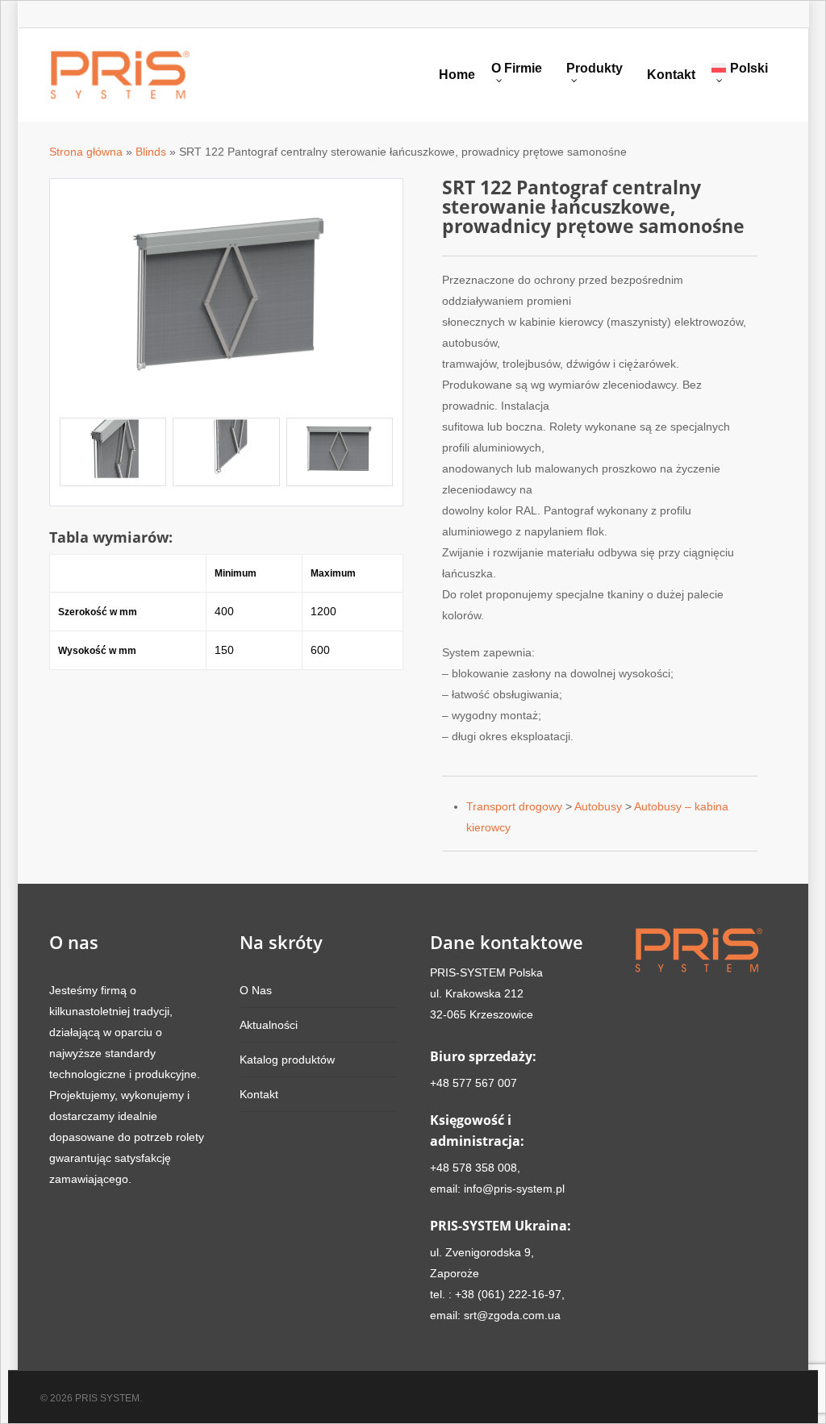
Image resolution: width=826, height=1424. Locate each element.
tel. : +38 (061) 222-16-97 (495, 1294)
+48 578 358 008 (473, 1167)
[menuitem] (744, 75)
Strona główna (86, 151)
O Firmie (516, 68)
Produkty (594, 68)
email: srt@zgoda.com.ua (495, 1315)
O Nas (256, 990)
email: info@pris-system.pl (497, 1188)
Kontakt (671, 75)
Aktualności (269, 1024)
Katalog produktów (287, 1059)
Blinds (151, 151)
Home (457, 75)
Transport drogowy (514, 806)
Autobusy (598, 806)
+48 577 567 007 (473, 1082)
